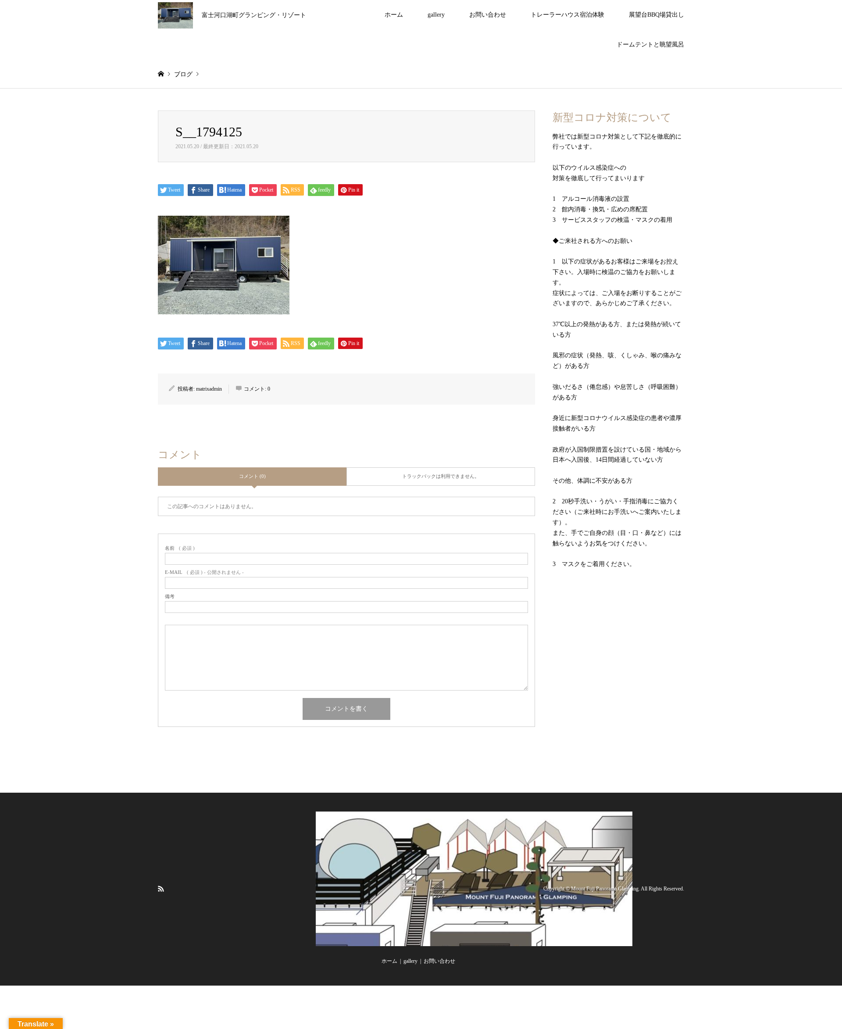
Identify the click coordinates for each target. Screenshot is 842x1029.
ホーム (394, 14)
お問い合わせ (487, 14)
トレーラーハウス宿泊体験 (567, 14)
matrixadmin (209, 389)
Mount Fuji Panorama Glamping (605, 889)
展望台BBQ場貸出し (656, 14)
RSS (161, 888)
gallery (436, 14)
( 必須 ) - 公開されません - (204, 572)
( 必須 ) (180, 548)
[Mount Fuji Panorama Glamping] (474, 941)
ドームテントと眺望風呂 (650, 44)
